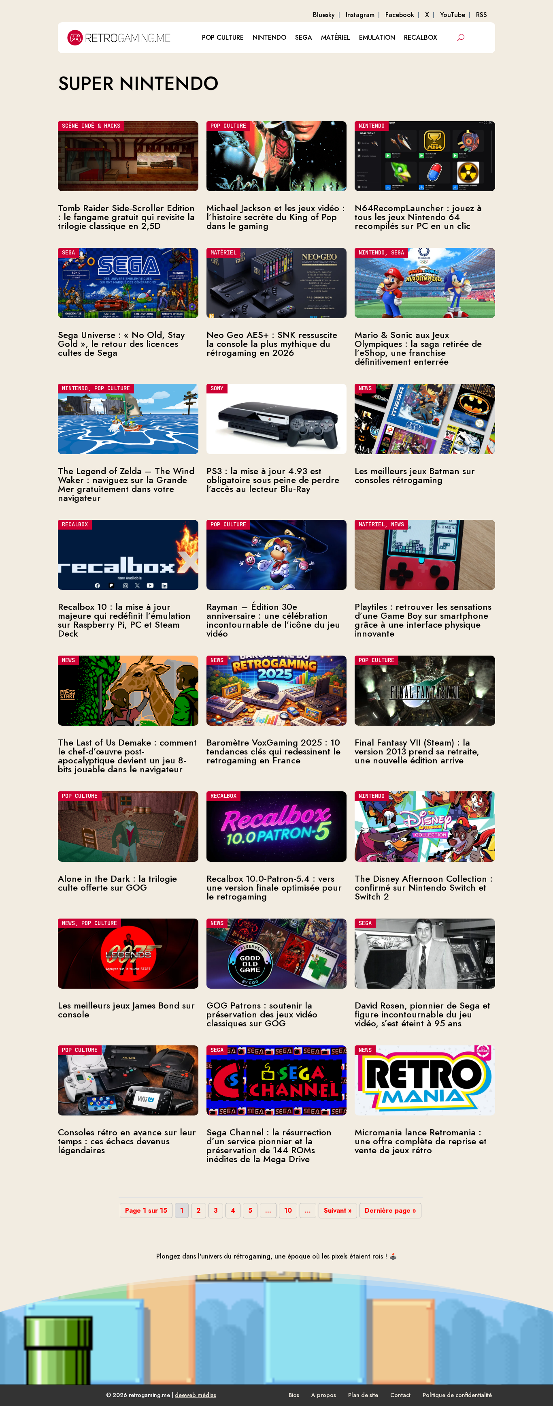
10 (288, 1210)
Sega (303, 37)
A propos (323, 1395)
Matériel (335, 37)
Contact (400, 1395)
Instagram (360, 14)
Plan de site (363, 1395)
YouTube (452, 14)
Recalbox (420, 37)
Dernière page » (390, 1210)
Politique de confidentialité (457, 1395)
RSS (481, 14)
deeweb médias (195, 1395)
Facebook (399, 14)
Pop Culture (223, 37)
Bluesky (324, 14)
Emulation (377, 37)
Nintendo (269, 37)
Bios (294, 1395)
